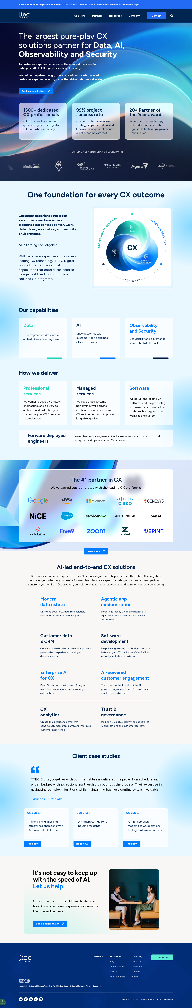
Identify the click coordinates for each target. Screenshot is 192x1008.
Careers (136, 971)
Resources (115, 15)
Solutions (79, 15)
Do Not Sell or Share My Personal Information (137, 999)
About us (136, 961)
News (135, 976)
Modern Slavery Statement (67, 986)
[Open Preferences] (3, 1002)
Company (134, 15)
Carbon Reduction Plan (47, 986)
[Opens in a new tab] (21, 999)
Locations (137, 966)
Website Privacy (85, 986)
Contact (156, 15)
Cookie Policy (98, 986)
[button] (80, 16)
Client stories (117, 966)
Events (113, 971)
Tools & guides (117, 976)
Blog (112, 961)
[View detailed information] (24, 15)
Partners (98, 956)
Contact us (162, 957)
